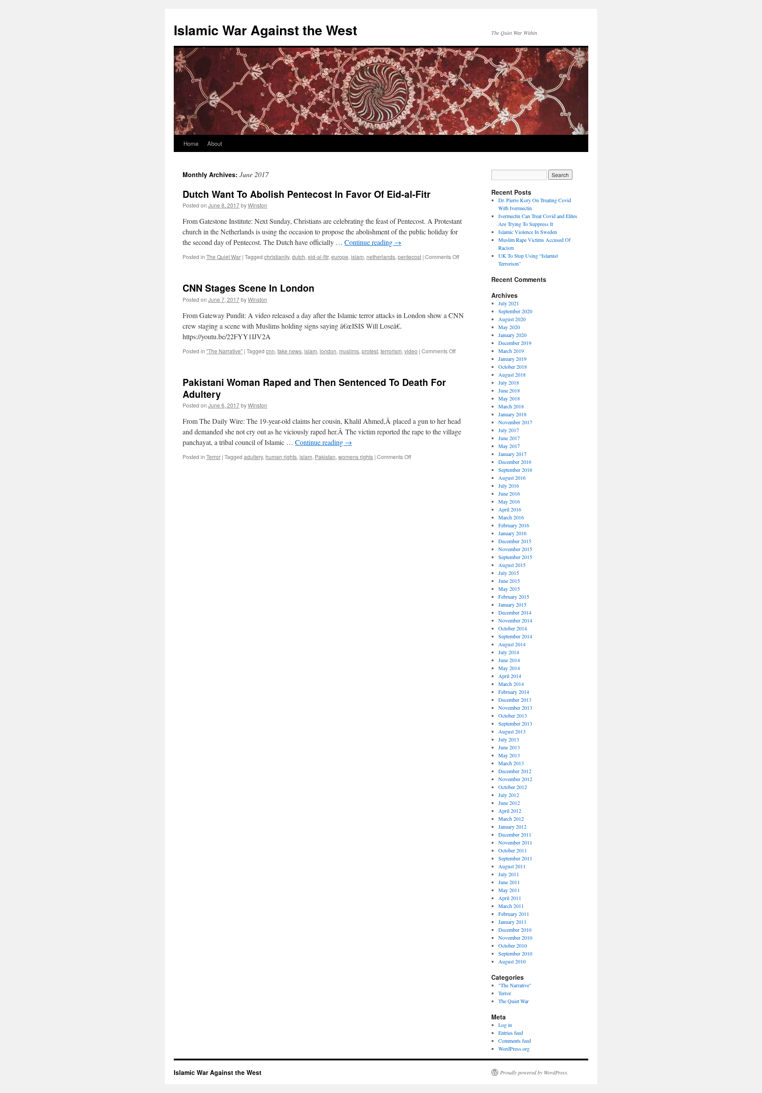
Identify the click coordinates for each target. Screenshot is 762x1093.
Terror (213, 456)
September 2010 (515, 953)
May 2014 (509, 667)
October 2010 (512, 945)
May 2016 (509, 501)
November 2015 (515, 548)
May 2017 (509, 445)
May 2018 (509, 398)
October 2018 (512, 366)
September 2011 (515, 858)
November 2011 (515, 842)
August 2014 (512, 644)
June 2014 (509, 659)
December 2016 (514, 461)
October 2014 (512, 628)
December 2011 (514, 834)
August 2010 (512, 961)
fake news (289, 351)
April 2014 (509, 675)
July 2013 (508, 739)
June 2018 (509, 390)
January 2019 (512, 358)
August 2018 (512, 374)
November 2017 (515, 422)
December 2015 (514, 541)
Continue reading (372, 242)
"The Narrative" (224, 351)
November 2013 (515, 707)
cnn (270, 351)
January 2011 (512, 921)
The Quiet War (223, 256)
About (214, 143)
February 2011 (513, 913)
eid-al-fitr (318, 256)
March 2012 (511, 818)
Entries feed (510, 1032)
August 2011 (512, 866)
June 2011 (509, 882)
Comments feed (514, 1040)
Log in (505, 1024)
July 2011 (508, 874)
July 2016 (508, 485)
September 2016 (515, 469)
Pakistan (325, 456)
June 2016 (509, 493)
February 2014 (513, 691)
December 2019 (514, 342)
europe (339, 256)
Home (190, 143)
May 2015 (509, 588)
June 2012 (509, 802)
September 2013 (515, 723)
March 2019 (511, 350)
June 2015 (509, 580)
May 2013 (509, 755)
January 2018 (512, 414)
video (411, 351)
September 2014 (515, 636)
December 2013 (514, 699)
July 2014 (508, 652)
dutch (298, 256)
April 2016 (509, 509)
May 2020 (509, 326)
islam (357, 256)
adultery (253, 456)
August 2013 (512, 731)
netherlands (380, 256)
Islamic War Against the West (265, 29)
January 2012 (512, 826)
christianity (276, 256)
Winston (257, 205)
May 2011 (509, 889)
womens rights (355, 456)
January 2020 (512, 334)
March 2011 (511, 905)
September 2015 (515, 556)
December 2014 (514, 612)
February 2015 (513, 596)
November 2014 (515, 620)
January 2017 (512, 453)
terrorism (391, 351)
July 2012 (508, 794)
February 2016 (513, 525)
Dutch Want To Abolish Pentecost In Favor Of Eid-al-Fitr (306, 193)
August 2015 (512, 564)
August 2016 (512, 477)
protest (370, 351)
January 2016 (512, 533)
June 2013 (509, 747)
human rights (281, 456)
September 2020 (515, 311)
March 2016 (511, 517)
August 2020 (512, 318)
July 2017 (508, 429)
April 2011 (509, 897)
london (328, 351)
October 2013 (512, 715)
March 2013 (511, 763)
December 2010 (514, 929)
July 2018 (508, 382)
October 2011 (512, 850)
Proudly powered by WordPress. (534, 1072)
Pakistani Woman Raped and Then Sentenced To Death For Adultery (314, 387)
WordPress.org (514, 1048)
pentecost (409, 256)
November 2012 (515, 778)
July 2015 (508, 572)
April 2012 (509, 810)
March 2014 (511, 683)
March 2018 (511, 406)
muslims (349, 351)
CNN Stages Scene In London (248, 287)
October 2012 (512, 786)
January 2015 (512, 604)
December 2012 (514, 770)
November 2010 (515, 937)
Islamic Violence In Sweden (527, 231)
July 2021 (508, 303)
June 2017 (509, 437)
